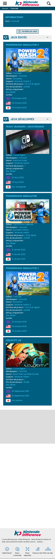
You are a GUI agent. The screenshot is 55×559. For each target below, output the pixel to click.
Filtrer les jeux (29, 31)
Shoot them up (19, 374)
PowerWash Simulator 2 (22, 44)
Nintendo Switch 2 (23, 81)
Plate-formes (33, 374)
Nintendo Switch (22, 163)
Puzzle (24, 160)
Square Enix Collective (23, 224)
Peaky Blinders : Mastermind (25, 126)
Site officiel (10, 92)
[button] (47, 37)
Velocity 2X (13, 340)
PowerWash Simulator (21, 196)
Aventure (17, 160)
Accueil (5, 8)
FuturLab (17, 73)
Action (26, 230)
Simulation (17, 78)
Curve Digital (19, 155)
